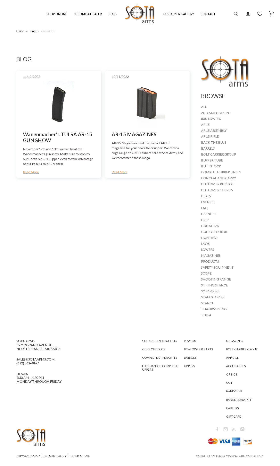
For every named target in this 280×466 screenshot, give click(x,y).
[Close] (220, 196)
